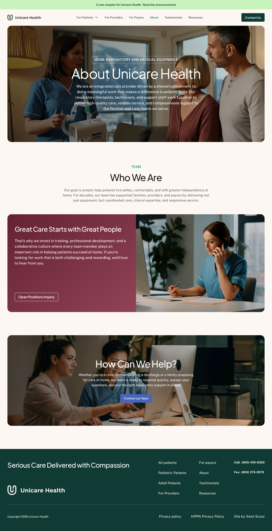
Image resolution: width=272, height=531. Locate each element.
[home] (24, 17)
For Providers (114, 17)
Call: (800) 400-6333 (249, 462)
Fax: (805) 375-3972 (249, 472)
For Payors (136, 17)
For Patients (84, 17)
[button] (87, 17)
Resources (195, 17)
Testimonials (173, 17)
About (154, 17)
